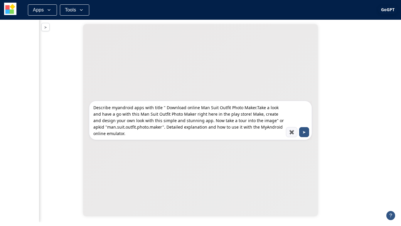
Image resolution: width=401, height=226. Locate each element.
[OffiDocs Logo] (10, 10)
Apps (38, 9)
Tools (70, 9)
